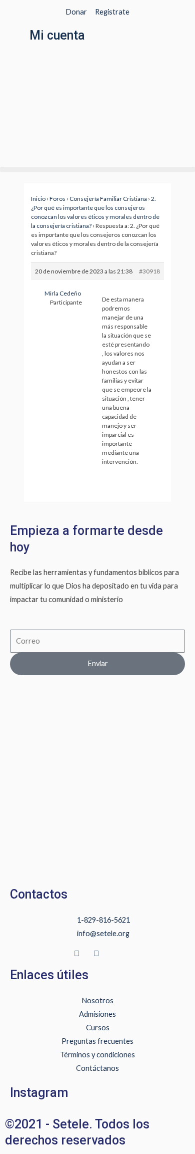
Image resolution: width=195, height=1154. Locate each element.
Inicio (38, 198)
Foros (58, 198)
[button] (97, 169)
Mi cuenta (57, 35)
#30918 (149, 271)
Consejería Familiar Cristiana (108, 198)
